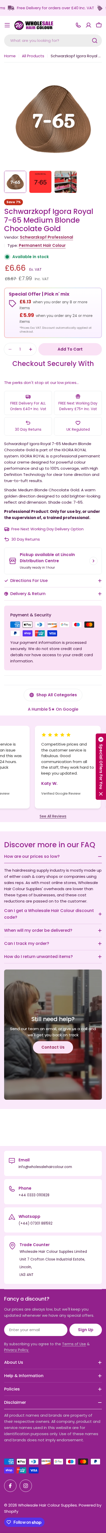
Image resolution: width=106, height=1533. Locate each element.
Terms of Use (74, 1344)
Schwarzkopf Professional (46, 237)
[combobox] (53, 40)
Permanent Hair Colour (42, 245)
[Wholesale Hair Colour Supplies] (87, 8)
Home (10, 56)
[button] (101, 766)
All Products (33, 56)
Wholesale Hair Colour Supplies (47, 1505)
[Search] (95, 40)
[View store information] (93, 561)
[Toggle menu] (7, 25)
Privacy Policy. (16, 1349)
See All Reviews (53, 816)
